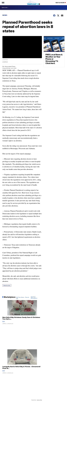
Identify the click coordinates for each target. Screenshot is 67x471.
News (4, 15)
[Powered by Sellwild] (39, 400)
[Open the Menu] (3, 2)
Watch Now (60, 2)
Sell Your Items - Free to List (22, 298)
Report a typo (6, 285)
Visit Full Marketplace (34, 297)
